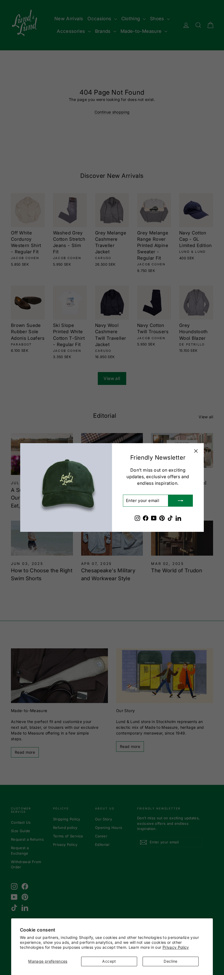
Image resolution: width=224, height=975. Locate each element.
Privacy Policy (176, 947)
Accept (109, 961)
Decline (170, 961)
